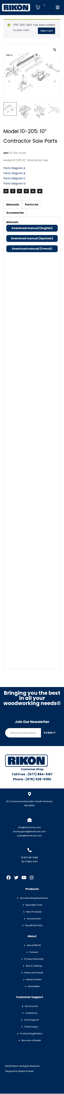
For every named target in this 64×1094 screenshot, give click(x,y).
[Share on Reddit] (39, 191)
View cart (46, 31)
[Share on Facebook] (12, 191)
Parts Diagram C (14, 178)
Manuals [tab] (12, 204)
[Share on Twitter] (19, 191)
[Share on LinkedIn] (32, 191)
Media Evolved (26, 1071)
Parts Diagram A (14, 168)
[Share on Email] (6, 191)
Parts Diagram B (14, 173)
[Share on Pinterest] (26, 191)
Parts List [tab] (31, 204)
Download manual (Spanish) (32, 238)
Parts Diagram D (14, 183)
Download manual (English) (32, 228)
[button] (55, 50)
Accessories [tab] (15, 213)
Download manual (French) (32, 249)
